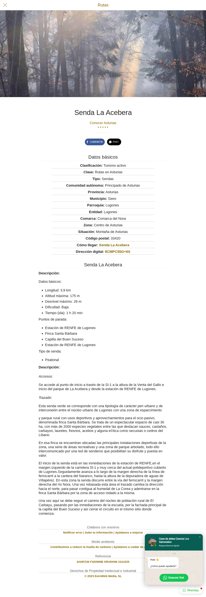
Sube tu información (99, 532)
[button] (199, 536)
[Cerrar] (5, 5)
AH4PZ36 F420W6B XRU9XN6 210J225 (103, 561)
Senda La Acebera (114, 245)
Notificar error (72, 532)
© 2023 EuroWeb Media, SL (103, 576)
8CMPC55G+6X (117, 252)
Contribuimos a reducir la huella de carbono (80, 547)
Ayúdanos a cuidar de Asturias (134, 547)
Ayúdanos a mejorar (129, 532)
